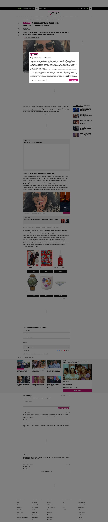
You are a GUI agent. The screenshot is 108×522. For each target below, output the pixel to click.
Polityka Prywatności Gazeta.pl (67, 76)
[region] (54, 67)
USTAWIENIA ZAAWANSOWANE (38, 80)
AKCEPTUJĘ (73, 80)
